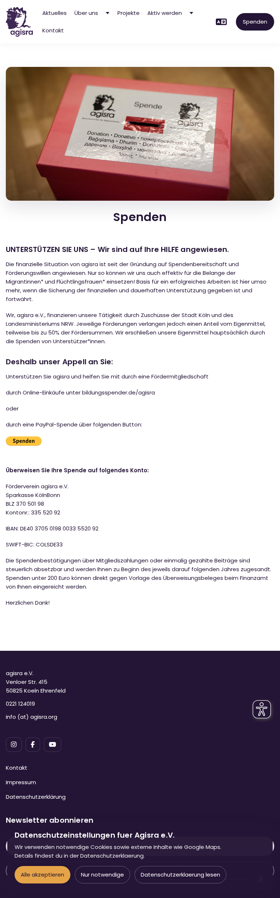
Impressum (21, 782)
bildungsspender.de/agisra (118, 392)
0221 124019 (20, 703)
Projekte (128, 13)
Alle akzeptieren (42, 874)
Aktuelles (54, 13)
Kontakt (53, 30)
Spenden (255, 21)
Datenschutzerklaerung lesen (180, 874)
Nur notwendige (102, 874)
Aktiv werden (164, 13)
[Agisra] (19, 22)
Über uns (86, 13)
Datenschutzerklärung (36, 797)
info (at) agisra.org (31, 717)
